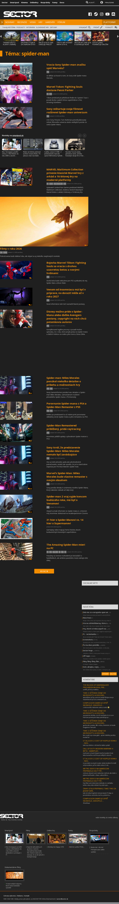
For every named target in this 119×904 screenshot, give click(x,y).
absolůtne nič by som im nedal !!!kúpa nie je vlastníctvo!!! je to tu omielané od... (98, 698)
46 (31, 393)
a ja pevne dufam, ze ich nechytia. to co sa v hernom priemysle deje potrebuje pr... (98, 716)
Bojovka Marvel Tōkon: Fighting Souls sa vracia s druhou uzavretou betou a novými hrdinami (66, 268)
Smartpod (14, 2)
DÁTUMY (53, 27)
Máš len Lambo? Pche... (76, 847)
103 (31, 512)
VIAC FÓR (113, 674)
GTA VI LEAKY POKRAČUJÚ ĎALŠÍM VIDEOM (100, 44)
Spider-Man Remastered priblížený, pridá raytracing (63, 427)
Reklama (20, 896)
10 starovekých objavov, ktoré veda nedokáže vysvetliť (14, 886)
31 (87, 245)
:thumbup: (86, 803)
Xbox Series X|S (58, 183)
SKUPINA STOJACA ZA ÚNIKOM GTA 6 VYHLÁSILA (28, 44)
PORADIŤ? (109, 27)
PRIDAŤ (96, 27)
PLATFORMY (109, 22)
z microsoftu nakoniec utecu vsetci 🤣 (96, 707)
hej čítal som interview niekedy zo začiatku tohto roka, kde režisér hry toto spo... (98, 784)
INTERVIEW (30, 27)
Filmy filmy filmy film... (91, 661)
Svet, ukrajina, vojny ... (91, 667)
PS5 (50, 94)
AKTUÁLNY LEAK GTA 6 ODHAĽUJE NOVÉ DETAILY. (82, 44)
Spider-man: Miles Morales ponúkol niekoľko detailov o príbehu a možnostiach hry (63, 381)
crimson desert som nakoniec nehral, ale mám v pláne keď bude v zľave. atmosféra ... (100, 774)
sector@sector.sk (62, 899)
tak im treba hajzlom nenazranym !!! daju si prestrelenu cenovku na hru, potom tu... (98, 794)
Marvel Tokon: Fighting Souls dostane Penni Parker (64, 88)
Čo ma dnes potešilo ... (92, 645)
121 (31, 327)
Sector (5, 2)
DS (65, 552)
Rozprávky (45, 2)
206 (31, 489)
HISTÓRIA (11, 27)
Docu (62, 2)
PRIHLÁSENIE (109, 3)
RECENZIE (22, 22)
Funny (54, 2)
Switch (51, 183)
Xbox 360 (55, 552)
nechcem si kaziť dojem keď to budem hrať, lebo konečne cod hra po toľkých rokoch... (98, 754)
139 (31, 419)
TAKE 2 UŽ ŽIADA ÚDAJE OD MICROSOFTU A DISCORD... (94, 694)
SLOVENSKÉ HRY (42, 27)
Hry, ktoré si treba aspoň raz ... (95, 628)
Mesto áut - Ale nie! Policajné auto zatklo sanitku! (97, 849)
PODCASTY (21, 27)
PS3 (50, 552)
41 (31, 80)
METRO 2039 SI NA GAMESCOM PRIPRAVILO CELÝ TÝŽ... (96, 769)
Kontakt (26, 896)
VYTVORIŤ (105, 674)
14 (31, 305)
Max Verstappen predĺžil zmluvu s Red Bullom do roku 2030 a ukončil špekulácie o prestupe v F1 (14, 851)
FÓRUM (61, 22)
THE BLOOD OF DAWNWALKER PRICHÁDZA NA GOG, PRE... (96, 686)
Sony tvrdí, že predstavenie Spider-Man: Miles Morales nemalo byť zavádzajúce (63, 451)
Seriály (5, 252)
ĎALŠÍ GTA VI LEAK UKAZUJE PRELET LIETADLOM (46, 44)
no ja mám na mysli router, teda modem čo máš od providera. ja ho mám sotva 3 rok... (99, 764)
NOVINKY (9, 22)
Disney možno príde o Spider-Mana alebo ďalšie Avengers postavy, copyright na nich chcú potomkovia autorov (66, 317)
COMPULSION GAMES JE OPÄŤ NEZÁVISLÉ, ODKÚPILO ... (95, 704)
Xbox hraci (87, 618)
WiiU (62, 552)
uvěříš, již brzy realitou (91, 689)
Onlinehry (34, 2)
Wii (59, 552)
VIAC (44, 571)
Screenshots (88, 639)
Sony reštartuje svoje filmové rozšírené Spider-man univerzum (66, 110)
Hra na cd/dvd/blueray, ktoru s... (95, 623)
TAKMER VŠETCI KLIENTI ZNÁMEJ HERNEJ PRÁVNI (9, 44)
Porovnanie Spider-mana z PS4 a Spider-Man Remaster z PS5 (66, 405)
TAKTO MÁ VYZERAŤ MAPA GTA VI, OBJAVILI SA (64, 44)
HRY (40, 22)
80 (31, 441)
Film (48, 72)
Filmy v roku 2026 (11, 248)
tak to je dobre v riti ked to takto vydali (96, 745)
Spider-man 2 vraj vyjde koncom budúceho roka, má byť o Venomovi (66, 500)
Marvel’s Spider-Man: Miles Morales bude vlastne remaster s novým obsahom (66, 476)
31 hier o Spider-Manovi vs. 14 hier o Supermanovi (64, 521)
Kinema (24, 2)
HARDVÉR (50, 22)
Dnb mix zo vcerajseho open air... (96, 612)
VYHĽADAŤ (83, 27)
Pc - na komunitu (89, 634)
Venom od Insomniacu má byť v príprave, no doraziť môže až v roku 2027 (66, 293)
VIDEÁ (33, 22)
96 (31, 463)
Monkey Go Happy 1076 (56, 847)
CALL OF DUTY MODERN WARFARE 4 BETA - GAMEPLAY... (98, 749)
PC (47, 94)
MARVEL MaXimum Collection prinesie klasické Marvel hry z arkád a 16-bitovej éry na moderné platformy (64, 175)
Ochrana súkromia (9, 896)
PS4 (48, 388)
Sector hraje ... (88, 650)
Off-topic (86, 656)
